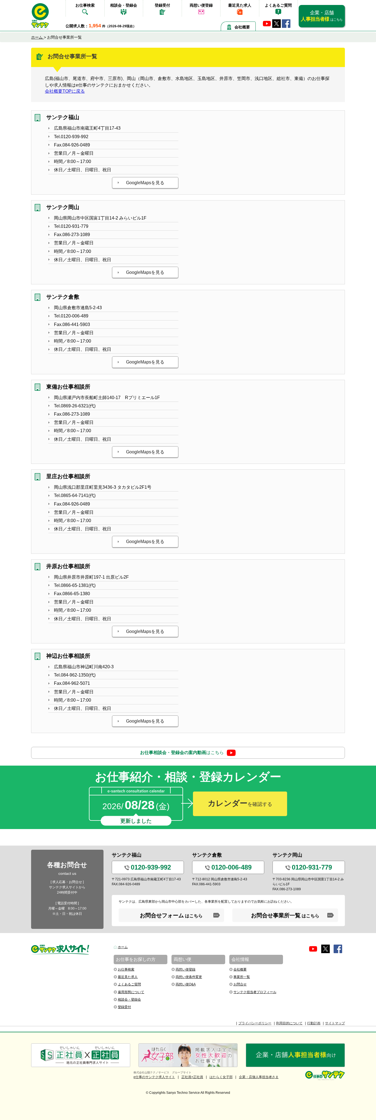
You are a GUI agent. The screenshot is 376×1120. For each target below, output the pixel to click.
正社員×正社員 (192, 1077)
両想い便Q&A (186, 984)
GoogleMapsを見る (145, 182)
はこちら (182, 752)
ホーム (123, 947)
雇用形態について (131, 992)
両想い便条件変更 (189, 977)
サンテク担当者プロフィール (254, 992)
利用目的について (289, 1023)
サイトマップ (335, 1023)
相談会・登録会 (123, 5)
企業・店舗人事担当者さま (259, 1077)
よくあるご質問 (278, 5)
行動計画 (313, 1023)
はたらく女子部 (221, 1077)
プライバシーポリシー (254, 1023)
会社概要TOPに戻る (65, 91)
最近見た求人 (239, 5)
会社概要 (242, 27)
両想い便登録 (201, 5)
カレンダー (240, 803)
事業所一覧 (241, 977)
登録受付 (162, 5)
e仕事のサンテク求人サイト (154, 1077)
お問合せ (240, 984)
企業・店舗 (321, 16)
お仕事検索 (85, 5)
